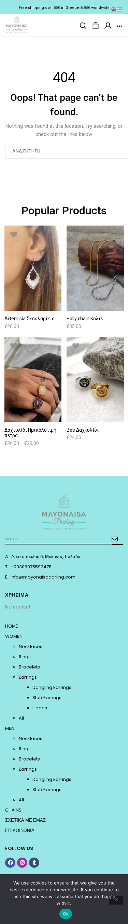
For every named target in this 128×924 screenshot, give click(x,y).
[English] (114, 9)
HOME (11, 626)
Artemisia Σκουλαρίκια (29, 318)
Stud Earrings (46, 697)
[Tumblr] (34, 863)
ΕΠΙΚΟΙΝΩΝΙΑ (19, 830)
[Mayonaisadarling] (17, 25)
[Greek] (120, 9)
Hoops (39, 708)
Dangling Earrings (51, 687)
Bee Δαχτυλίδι (83, 430)
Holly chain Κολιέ (85, 318)
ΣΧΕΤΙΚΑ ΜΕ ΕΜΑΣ (25, 820)
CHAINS (13, 810)
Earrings (28, 677)
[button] (83, 25)
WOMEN (14, 636)
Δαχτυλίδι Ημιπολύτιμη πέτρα (30, 432)
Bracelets (29, 667)
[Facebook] (10, 863)
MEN (9, 728)
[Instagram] (22, 863)
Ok (66, 914)
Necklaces (30, 646)
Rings (25, 656)
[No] (116, 900)
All (21, 718)
